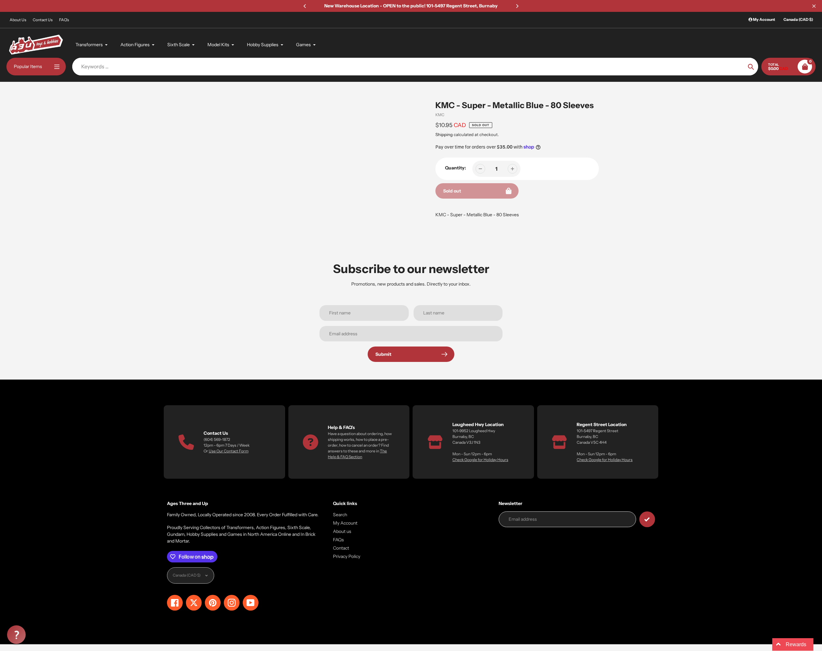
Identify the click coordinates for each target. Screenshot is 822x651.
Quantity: (455, 168)
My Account (345, 523)
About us (342, 531)
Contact (341, 548)
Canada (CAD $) (798, 19)
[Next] (517, 6)
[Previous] (305, 6)
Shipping (444, 134)
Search (340, 515)
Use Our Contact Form (229, 451)
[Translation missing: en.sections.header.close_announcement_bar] (814, 6)
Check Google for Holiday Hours (480, 459)
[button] (16, 634)
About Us (18, 19)
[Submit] (647, 519)
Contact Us (43, 19)
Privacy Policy (346, 556)
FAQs (338, 540)
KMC (439, 114)
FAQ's (64, 19)
